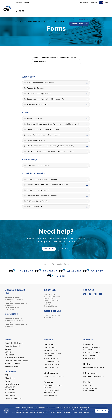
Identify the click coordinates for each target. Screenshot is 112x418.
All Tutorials (10, 393)
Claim (95, 2)
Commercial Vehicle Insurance (91, 348)
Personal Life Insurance (54, 376)
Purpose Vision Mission (14, 358)
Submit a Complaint (13, 399)
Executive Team (11, 367)
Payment (85, 2)
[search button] (16, 11)
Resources (38, 22)
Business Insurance (91, 353)
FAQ (7, 375)
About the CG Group (14, 343)
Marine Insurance (51, 361)
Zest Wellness (10, 396)
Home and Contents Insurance (52, 354)
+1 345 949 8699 (24, 2)
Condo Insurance (51, 364)
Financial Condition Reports (17, 361)
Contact (64, 22)
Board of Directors (12, 364)
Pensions (87, 385)
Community (10, 387)
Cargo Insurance (51, 367)
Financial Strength (12, 346)
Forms (7, 381)
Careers (8, 352)
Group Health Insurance (93, 367)
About (56, 22)
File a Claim (10, 378)
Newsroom (9, 355)
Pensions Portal (50, 395)
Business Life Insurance (93, 376)
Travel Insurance (51, 358)
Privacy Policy (83, 412)
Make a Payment (12, 384)
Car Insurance (50, 347)
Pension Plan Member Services (53, 386)
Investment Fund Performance (51, 391)
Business (28, 22)
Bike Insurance (50, 350)
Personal (19, 22)
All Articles (9, 390)
